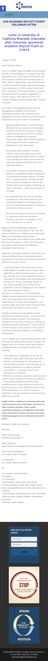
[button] (3, 8)
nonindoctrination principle (13, 319)
